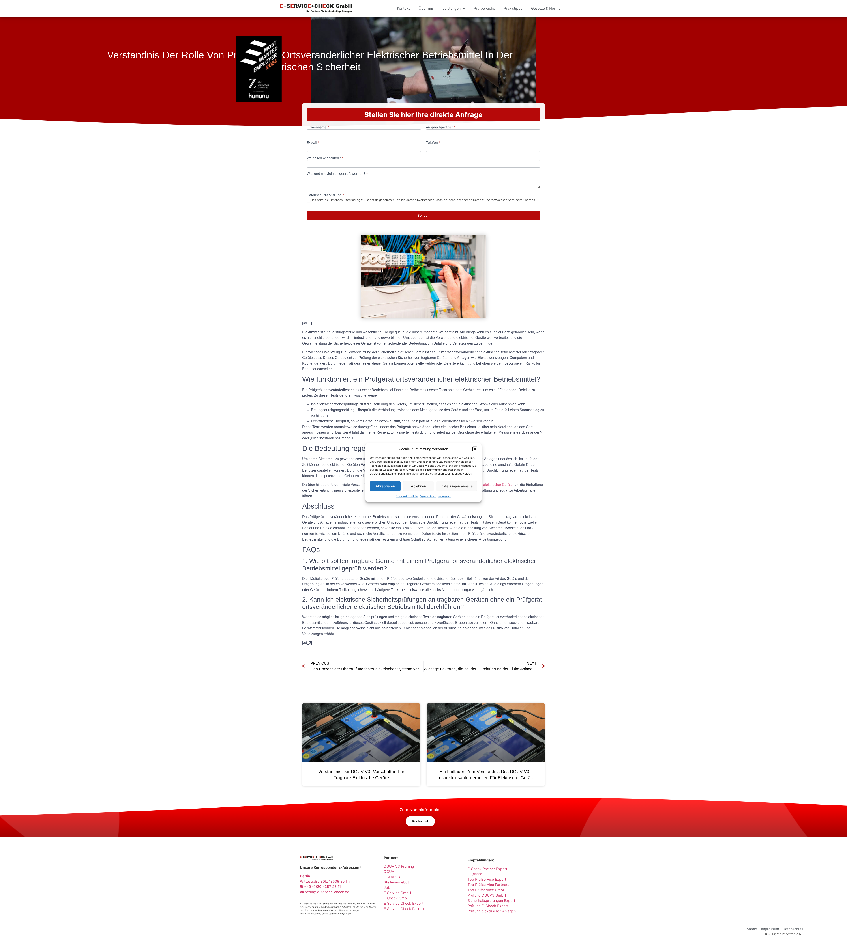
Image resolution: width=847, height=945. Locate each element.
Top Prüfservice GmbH (487, 890)
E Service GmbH (397, 893)
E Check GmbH (396, 898)
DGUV (389, 871)
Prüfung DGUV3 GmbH (487, 895)
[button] (475, 449)
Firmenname (318, 127)
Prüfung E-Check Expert (488, 906)
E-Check (475, 874)
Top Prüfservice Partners (488, 884)
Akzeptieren (385, 486)
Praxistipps (513, 8)
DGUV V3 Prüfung (399, 866)
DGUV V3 (392, 877)
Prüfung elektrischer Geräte (491, 484)
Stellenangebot (396, 882)
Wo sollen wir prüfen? (325, 158)
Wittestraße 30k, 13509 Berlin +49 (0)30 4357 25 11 (325, 881)
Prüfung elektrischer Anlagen (492, 911)
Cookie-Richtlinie (407, 496)
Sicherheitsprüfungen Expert (491, 900)
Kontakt (403, 8)
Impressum (444, 496)
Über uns (426, 8)
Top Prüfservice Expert (487, 879)
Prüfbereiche (484, 8)
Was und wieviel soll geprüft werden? (337, 174)
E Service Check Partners (405, 908)
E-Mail (313, 143)
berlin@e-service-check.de (326, 892)
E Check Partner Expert (487, 869)
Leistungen (451, 8)
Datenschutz (428, 496)
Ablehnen (418, 486)
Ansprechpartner (440, 127)
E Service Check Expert (405, 903)
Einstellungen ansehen (456, 486)
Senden (424, 215)
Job (387, 887)
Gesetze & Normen (546, 8)
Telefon (433, 143)
